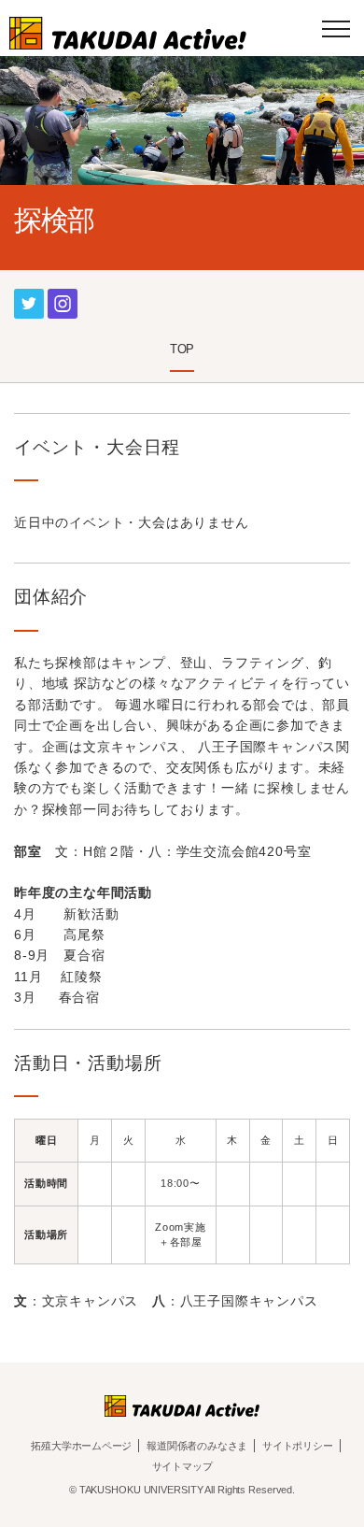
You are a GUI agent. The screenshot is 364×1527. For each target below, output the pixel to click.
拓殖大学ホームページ (81, 1445)
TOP (182, 349)
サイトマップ (182, 1466)
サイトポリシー (297, 1445)
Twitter (29, 296)
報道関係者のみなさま (197, 1445)
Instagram (62, 296)
